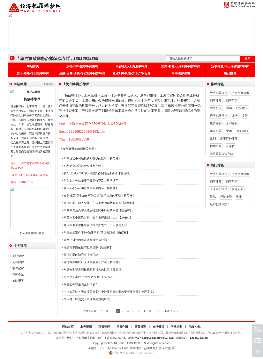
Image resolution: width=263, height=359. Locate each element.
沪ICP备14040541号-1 (114, 348)
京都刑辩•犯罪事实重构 (82, 66)
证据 (235, 115)
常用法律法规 (181, 73)
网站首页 (33, 66)
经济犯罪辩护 (218, 115)
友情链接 (158, 326)
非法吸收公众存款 (221, 153)
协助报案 (18, 280)
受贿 (229, 130)
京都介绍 (122, 326)
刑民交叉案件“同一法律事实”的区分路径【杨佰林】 (96, 232)
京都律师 (104, 326)
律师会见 (18, 274)
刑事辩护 (232, 100)
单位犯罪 (215, 130)
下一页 (147, 311)
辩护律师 (242, 130)
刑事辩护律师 (229, 138)
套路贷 (230, 146)
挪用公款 (215, 146)
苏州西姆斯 (151, 348)
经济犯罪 (242, 108)
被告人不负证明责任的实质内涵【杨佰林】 (90, 188)
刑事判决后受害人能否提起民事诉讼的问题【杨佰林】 (98, 210)
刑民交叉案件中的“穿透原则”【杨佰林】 (89, 277)
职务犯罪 (215, 108)
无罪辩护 (18, 262)
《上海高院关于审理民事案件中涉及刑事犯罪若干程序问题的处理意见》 (109, 291)
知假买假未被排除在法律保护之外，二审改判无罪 (95, 225)
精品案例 (230, 73)
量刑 (213, 138)
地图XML (195, 326)
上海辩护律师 (218, 189)
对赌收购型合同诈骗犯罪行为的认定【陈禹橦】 (93, 269)
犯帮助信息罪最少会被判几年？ (83, 165)
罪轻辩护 (18, 256)
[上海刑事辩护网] (35, 12)
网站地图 (176, 326)
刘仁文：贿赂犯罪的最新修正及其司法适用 (90, 180)
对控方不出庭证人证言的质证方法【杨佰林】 (92, 262)
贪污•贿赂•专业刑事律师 (32, 73)
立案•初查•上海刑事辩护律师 (180, 66)
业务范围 (86, 326)
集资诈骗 (215, 123)
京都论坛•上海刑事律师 (132, 66)
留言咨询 (140, 326)
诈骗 (229, 108)
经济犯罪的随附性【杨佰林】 (82, 254)
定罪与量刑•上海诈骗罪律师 (230, 66)
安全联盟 (165, 348)
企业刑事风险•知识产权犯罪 (132, 73)
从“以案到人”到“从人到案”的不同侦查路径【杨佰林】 (97, 173)
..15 (158, 311)
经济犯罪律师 (218, 92)
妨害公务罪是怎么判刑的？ (80, 284)
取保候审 (18, 268)
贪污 (245, 115)
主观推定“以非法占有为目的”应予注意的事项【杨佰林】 (99, 195)
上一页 (104, 311)
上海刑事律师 (240, 92)
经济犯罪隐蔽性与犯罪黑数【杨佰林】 (88, 247)
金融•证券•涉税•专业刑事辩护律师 (82, 73)
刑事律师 (215, 100)
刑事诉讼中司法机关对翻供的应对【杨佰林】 (92, 158)
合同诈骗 (232, 123)
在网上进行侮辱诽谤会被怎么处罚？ (86, 240)
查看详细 (48, 84)
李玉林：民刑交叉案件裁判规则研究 (86, 299)
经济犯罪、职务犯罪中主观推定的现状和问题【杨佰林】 (99, 202)
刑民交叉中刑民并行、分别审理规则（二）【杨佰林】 (98, 217)
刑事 (239, 196)
